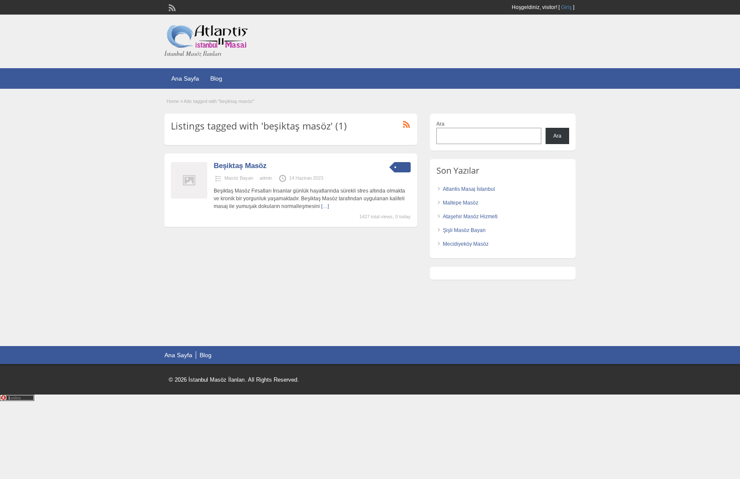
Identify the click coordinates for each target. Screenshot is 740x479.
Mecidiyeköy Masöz (466, 244)
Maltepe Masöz (460, 203)
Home (173, 101)
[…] (325, 206)
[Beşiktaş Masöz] (189, 197)
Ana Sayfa (185, 78)
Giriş (566, 7)
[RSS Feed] (171, 6)
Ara (440, 124)
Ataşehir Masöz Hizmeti (470, 217)
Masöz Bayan (238, 178)
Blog (216, 78)
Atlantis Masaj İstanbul (469, 189)
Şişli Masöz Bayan (464, 230)
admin (266, 178)
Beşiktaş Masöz (240, 166)
